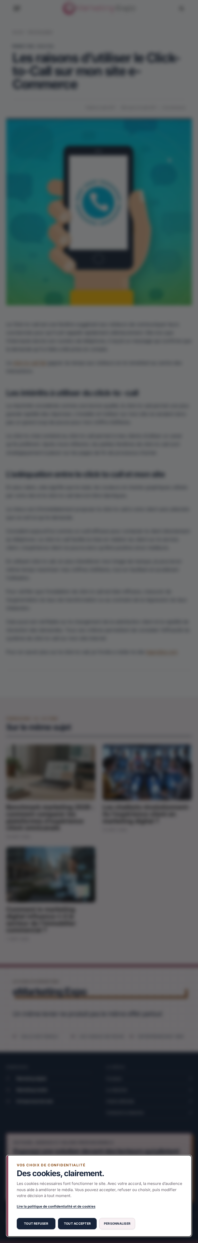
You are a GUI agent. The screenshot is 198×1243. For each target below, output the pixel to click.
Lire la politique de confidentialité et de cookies (56, 1206)
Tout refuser (36, 1223)
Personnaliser (117, 1223)
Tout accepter (77, 1223)
